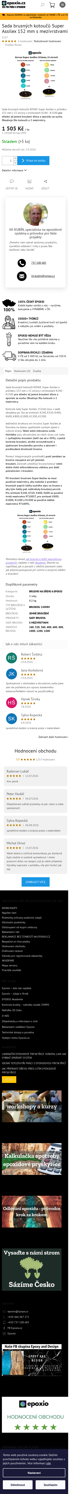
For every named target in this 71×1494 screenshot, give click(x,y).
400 (49, 627)
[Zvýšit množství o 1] (15, 158)
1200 (40, 631)
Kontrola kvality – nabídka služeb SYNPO (25, 1004)
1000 (32, 631)
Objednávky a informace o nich (20, 1021)
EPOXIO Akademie (12, 999)
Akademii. (40, 562)
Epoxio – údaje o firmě (15, 993)
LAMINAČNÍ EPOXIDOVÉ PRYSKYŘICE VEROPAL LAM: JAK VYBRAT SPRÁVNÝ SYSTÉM (34, 1055)
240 (31, 627)
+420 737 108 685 (18, 1322)
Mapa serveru (9, 965)
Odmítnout (18, 1485)
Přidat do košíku (35, 160)
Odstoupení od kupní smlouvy (19, 927)
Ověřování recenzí (12, 951)
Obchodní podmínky (14, 922)
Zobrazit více (36, 882)
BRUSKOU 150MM (39, 607)
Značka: (13, 44)
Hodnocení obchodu (35, 751)
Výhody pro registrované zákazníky (22, 956)
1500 (47, 631)
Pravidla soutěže (11, 970)
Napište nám (9, 912)
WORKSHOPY (9, 908)
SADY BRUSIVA (37, 618)
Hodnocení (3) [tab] (22, 371)
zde (48, 1463)
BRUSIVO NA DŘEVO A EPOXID (45, 591)
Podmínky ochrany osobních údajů (22, 917)
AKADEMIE (8, 960)
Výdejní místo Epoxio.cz (16, 1038)
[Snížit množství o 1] (15, 163)
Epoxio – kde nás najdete (16, 988)
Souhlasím (50, 1485)
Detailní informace (12, 170)
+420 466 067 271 (18, 1317)
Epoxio (12, 1333)
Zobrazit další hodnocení (52, 737)
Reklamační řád (10, 932)
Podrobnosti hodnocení (47, 41)
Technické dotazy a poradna (18, 1032)
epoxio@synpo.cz (18, 1311)
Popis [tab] (8, 371)
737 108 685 (38, 263)
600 (55, 627)
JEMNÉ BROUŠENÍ (39, 613)
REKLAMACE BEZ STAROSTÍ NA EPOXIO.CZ (26, 936)
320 (37, 627)
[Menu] (62, 4)
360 (43, 627)
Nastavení (34, 1473)
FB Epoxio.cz (15, 1328)
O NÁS (5, 1015)
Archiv (9, 1079)
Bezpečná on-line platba (16, 941)
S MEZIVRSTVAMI (38, 622)
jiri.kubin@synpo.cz (43, 276)
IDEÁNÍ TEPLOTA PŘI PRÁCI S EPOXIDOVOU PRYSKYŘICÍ (34, 1063)
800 (61, 627)
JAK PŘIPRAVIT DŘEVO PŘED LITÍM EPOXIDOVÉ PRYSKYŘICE (29, 1070)
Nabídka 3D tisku (12, 1010)
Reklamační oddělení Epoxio (18, 1027)
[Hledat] (42, 4)
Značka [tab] (37, 371)
